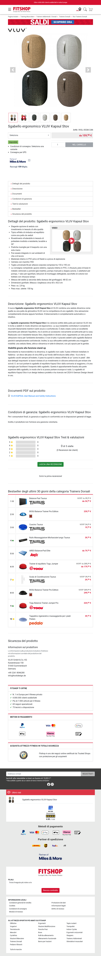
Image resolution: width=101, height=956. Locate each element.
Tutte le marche (16, 949)
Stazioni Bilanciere (17, 938)
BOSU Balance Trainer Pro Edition (43, 511)
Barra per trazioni (44, 941)
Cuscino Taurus (36, 524)
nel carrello (79, 144)
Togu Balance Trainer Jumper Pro (43, 603)
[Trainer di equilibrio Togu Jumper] (23, 566)
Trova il (20, 882)
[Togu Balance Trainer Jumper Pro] (23, 605)
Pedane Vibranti (16, 945)
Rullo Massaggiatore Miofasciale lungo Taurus (49, 537)
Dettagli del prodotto (21, 183)
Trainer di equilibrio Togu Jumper (43, 564)
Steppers (70, 935)
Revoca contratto (50, 890)
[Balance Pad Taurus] (23, 501)
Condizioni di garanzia (22, 199)
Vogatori (13, 926)
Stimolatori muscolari (75, 941)
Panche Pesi (43, 929)
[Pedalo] (37, 623)
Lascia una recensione (50, 464)
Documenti (17, 194)
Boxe (40, 932)
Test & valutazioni (20, 204)
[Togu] (37, 568)
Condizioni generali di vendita (20, 903)
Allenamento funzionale (47, 938)
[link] (22, 726)
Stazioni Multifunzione (46, 926)
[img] (29, 160)
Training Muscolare (27, 17)
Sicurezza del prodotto (22, 214)
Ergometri (42, 923)
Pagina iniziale (13, 17)
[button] (13, 117)
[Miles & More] (50, 857)
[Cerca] (85, 9)
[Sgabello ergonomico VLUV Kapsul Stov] (14, 799)
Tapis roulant (71, 923)
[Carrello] (91, 9)
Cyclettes (13, 935)
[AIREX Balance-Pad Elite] (23, 553)
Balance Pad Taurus (38, 498)
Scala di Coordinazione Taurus (42, 577)
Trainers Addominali (74, 938)
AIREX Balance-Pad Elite (39, 550)
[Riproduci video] (71, 240)
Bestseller (16, 209)
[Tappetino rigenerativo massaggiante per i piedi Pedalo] (23, 619)
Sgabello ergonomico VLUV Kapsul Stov (39, 799)
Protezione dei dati (58, 903)
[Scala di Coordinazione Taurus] (23, 579)
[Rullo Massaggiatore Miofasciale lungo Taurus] (23, 540)
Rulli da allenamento (46, 935)
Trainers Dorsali (64, 17)
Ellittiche (13, 923)
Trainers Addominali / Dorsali (46, 17)
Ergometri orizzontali (74, 932)
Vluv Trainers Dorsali (80, 17)
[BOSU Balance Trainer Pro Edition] (23, 514)
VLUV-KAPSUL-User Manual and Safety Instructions (33, 396)
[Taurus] (37, 503)
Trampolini (71, 926)
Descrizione (17, 189)
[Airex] (37, 555)
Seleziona (14, 135)
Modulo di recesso (16, 912)
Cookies (12, 906)
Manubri (13, 932)
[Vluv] (17, 30)
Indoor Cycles (72, 929)
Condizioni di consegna (18, 909)
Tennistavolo (15, 929)
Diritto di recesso (57, 909)
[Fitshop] (22, 9)
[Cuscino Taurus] (23, 527)
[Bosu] (37, 516)
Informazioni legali (58, 906)
